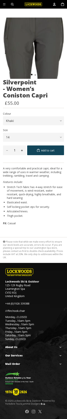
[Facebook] (27, 411)
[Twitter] (40, 411)
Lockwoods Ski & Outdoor (27, 400)
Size (5, 130)
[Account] (54, 4)
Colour (7, 113)
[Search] (12, 4)
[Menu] (4, 4)
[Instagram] (33, 411)
